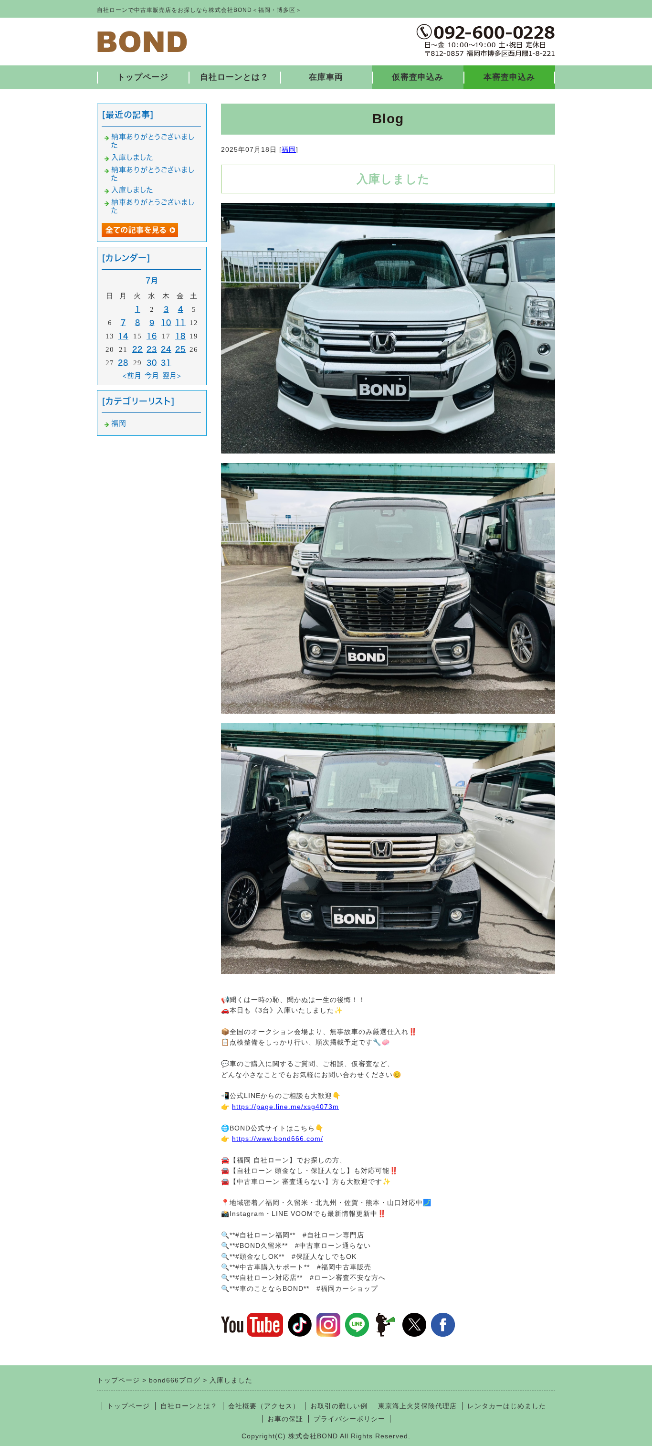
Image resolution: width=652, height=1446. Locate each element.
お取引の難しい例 (339, 1406)
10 (166, 322)
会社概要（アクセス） (264, 1406)
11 (180, 322)
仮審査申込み (417, 77)
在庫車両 (326, 77)
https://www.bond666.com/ (277, 1138)
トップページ (142, 77)
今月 (152, 375)
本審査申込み (509, 77)
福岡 (289, 149)
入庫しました (132, 157)
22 (137, 349)
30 (152, 362)
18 (180, 335)
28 (123, 362)
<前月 (132, 375)
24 (166, 349)
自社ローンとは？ (234, 77)
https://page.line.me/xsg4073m (285, 1106)
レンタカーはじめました (506, 1406)
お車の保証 (285, 1419)
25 (180, 349)
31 (166, 362)
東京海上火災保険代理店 (417, 1406)
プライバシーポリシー (349, 1419)
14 (123, 335)
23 (152, 349)
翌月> (171, 375)
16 (152, 335)
